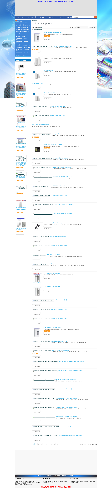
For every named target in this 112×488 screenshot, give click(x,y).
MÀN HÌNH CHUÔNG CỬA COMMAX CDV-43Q (21, 94)
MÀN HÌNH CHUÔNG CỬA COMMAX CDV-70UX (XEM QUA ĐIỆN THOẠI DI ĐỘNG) (21, 164)
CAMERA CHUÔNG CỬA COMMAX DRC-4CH (21, 178)
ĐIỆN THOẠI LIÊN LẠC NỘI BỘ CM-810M (63, 46)
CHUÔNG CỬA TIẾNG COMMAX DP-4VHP (21, 210)
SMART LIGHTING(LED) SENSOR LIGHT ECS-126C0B (72, 426)
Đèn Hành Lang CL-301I (49, 93)
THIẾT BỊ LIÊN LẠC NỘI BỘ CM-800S (60, 350)
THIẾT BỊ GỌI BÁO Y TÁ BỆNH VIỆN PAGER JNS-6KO (71, 361)
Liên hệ (60, 17)
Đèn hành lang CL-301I (37, 83)
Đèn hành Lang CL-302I (49, 70)
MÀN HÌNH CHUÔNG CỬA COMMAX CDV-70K (21, 128)
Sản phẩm (41, 17)
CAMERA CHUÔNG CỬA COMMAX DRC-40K (21, 191)
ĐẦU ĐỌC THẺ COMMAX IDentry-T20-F (62, 167)
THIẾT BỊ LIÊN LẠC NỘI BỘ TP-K (57, 264)
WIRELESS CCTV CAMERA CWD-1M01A (63, 213)
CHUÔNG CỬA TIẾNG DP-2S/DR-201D (21, 229)
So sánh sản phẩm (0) (37, 29)
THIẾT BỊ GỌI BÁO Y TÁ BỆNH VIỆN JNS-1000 (66, 398)
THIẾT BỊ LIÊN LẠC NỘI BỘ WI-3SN (59, 245)
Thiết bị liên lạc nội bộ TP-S (53, 254)
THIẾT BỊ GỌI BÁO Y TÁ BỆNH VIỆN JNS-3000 (66, 389)
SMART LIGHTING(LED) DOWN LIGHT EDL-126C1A (70, 435)
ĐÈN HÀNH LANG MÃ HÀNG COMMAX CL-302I (55, 57)
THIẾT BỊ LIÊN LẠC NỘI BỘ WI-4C (58, 236)
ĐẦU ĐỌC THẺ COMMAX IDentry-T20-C (62, 176)
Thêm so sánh (47, 39)
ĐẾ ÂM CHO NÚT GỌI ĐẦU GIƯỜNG (40, 124)
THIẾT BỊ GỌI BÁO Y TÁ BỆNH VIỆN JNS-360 (65, 379)
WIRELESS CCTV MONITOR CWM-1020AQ (64, 204)
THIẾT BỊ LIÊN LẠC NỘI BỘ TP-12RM (52, 327)
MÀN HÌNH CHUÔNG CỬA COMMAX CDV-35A (21, 75)
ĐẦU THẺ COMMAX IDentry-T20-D (59, 186)
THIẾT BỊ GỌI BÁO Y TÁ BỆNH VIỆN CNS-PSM (66, 407)
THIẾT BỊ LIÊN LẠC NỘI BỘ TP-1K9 (59, 309)
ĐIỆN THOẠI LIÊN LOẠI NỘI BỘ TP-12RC (53, 32)
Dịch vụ (51, 17)
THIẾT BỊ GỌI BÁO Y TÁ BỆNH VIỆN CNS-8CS (66, 416)
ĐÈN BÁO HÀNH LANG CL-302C (57, 106)
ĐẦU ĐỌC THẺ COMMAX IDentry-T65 (60, 134)
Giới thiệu (31, 17)
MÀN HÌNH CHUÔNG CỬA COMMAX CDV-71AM (21, 148)
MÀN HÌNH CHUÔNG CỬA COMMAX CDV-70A (21, 108)
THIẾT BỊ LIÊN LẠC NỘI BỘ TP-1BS (59, 318)
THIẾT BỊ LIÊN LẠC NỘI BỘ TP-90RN (52, 273)
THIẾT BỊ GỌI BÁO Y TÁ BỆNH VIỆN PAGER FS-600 (70, 370)
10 (57, 444)
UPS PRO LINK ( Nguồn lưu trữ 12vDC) (53, 223)
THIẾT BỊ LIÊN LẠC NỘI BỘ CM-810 (59, 341)
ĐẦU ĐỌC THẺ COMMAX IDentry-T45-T (53, 144)
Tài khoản (69, 17)
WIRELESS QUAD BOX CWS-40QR (59, 195)
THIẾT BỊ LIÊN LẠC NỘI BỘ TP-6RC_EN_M (64, 300)
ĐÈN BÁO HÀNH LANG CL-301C (57, 115)
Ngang (40, 27)
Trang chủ (20, 17)
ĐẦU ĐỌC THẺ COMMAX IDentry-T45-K (62, 158)
